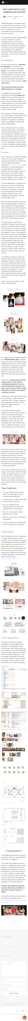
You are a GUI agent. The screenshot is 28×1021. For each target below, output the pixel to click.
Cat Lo (6, 2)
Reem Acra (23, 404)
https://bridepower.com (16, 165)
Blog (14, 921)
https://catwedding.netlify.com (10, 558)
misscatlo (10, 16)
